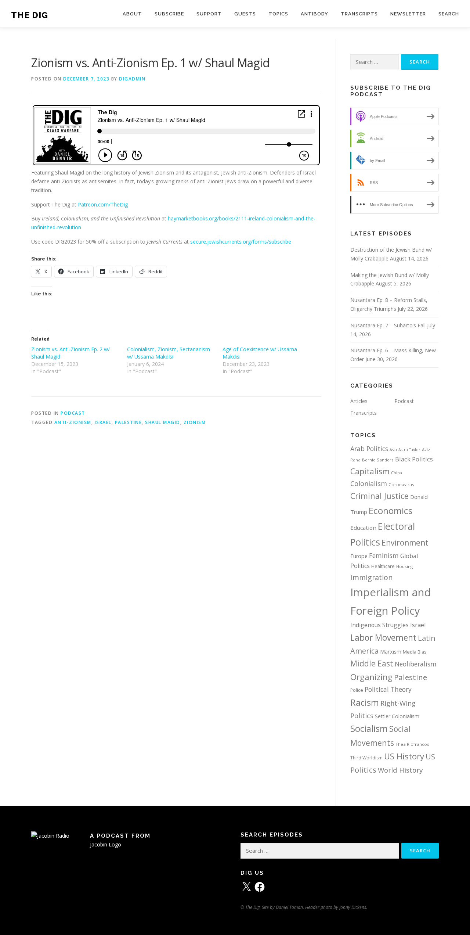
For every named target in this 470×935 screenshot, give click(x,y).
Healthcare (383, 566)
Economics (390, 510)
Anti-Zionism (72, 422)
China (396, 472)
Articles (359, 401)
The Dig (29, 15)
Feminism (384, 555)
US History (404, 756)
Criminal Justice (379, 495)
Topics (278, 14)
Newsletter (408, 14)
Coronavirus (401, 484)
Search (448, 14)
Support (209, 14)
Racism (364, 702)
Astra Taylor (409, 449)
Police (356, 690)
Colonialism (368, 483)
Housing (404, 566)
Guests (245, 14)
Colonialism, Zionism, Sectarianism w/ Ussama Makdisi (168, 353)
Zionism (195, 422)
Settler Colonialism (397, 716)
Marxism (390, 651)
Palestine (128, 422)
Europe (359, 556)
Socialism (369, 728)
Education (363, 527)
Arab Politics (369, 448)
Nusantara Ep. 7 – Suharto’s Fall (388, 325)
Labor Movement (383, 637)
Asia (393, 449)
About (132, 14)
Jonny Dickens (352, 907)
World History (400, 770)
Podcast (73, 413)
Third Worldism (366, 758)
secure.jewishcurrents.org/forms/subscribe (240, 241)
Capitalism (370, 471)
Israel (103, 422)
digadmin (132, 79)
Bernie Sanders (378, 460)
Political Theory (388, 689)
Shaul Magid (162, 422)
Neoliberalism (416, 663)
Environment (405, 542)
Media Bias (414, 652)
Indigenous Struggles (379, 625)
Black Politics (414, 459)
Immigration (371, 577)
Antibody (314, 14)
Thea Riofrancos (412, 744)
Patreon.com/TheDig (103, 204)
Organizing (371, 677)
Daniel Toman (289, 907)
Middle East (371, 663)
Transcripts (359, 14)
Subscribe (169, 14)
